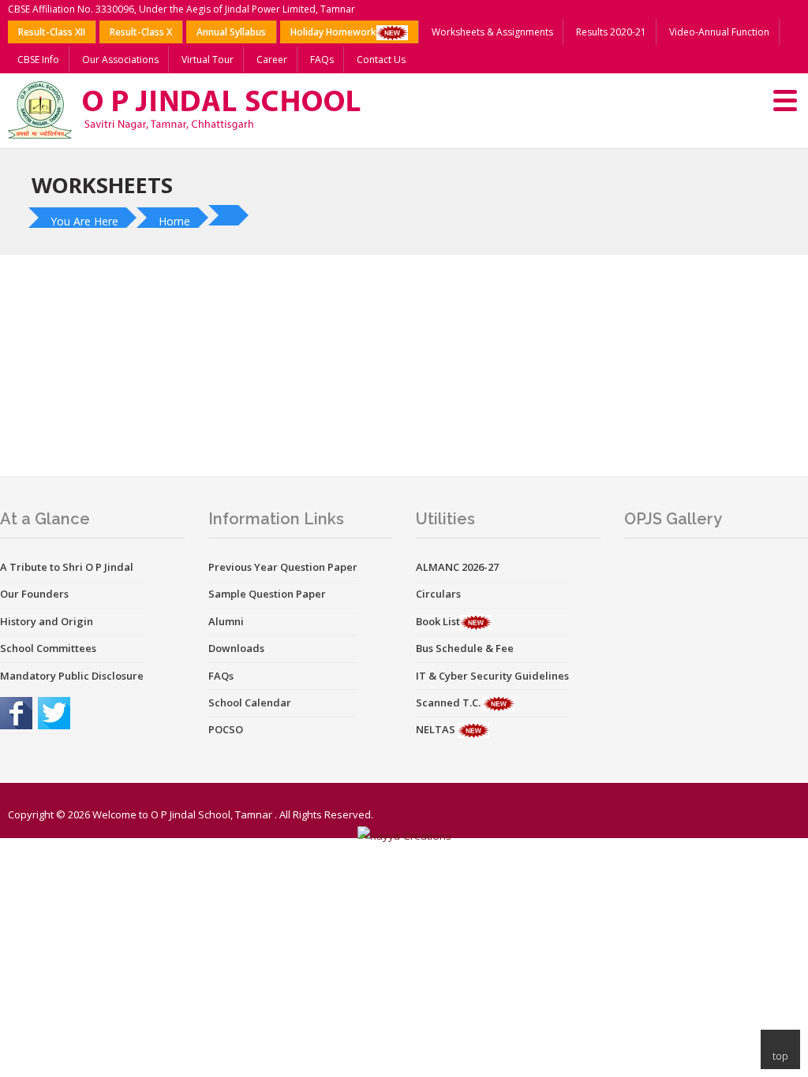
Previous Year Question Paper (282, 567)
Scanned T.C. (449, 702)
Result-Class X (141, 32)
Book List (438, 621)
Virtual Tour (207, 59)
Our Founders (34, 594)
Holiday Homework (333, 32)
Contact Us (381, 59)
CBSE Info (38, 59)
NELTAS (437, 729)
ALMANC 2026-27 (457, 567)
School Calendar (249, 702)
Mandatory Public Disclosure (72, 676)
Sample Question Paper (267, 594)
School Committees (48, 648)
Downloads (236, 648)
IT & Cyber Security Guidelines (492, 676)
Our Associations (120, 59)
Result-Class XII (51, 32)
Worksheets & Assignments (492, 32)
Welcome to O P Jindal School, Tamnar (182, 814)
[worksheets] (230, 215)
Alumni (226, 621)
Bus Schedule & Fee (465, 648)
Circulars (438, 594)
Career (271, 59)
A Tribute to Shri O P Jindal (66, 567)
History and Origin (46, 621)
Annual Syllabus (231, 32)
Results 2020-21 (611, 32)
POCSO (225, 729)
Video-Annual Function (719, 32)
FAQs (322, 59)
